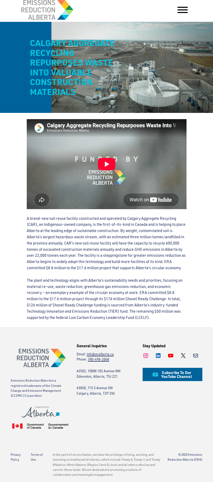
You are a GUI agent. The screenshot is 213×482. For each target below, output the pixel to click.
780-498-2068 (98, 359)
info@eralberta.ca (100, 354)
